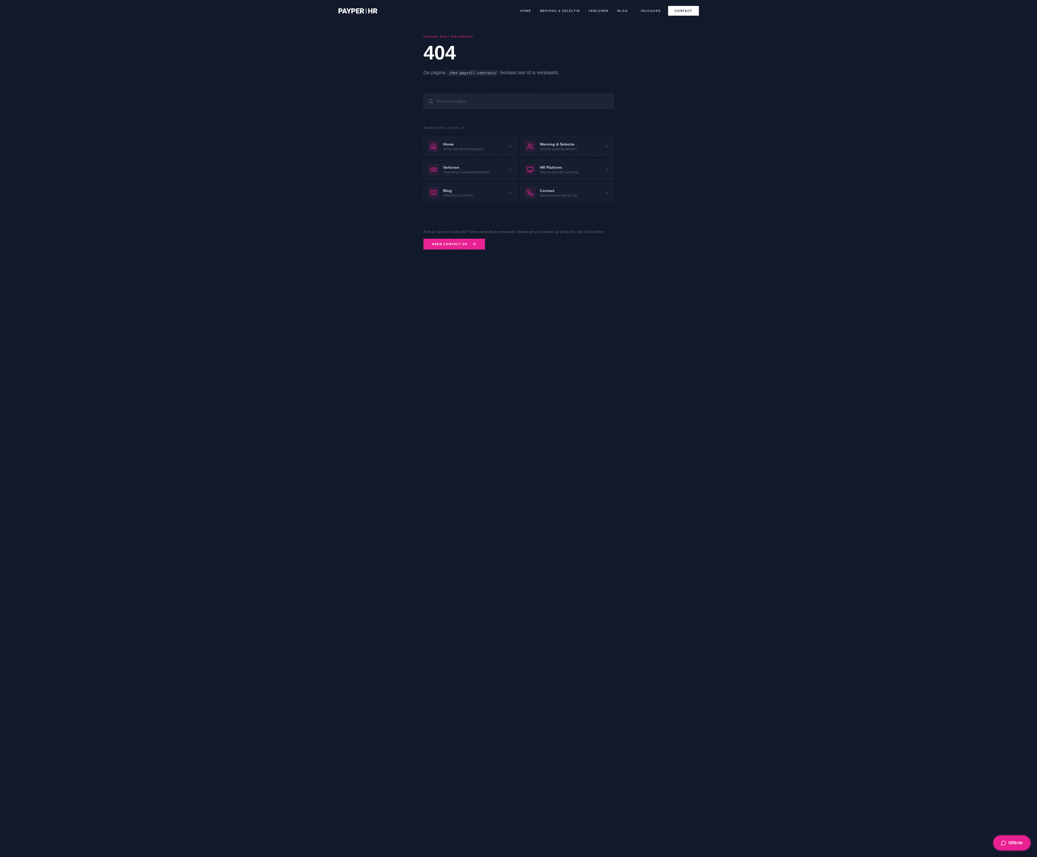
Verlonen (598, 10)
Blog (622, 10)
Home (525, 10)
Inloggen (651, 10)
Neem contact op (450, 244)
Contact (683, 10)
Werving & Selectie (560, 10)
